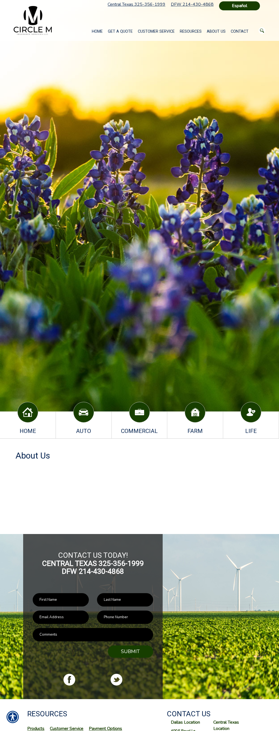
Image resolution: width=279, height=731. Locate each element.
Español (239, 6)
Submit (130, 651)
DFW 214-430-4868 (192, 4)
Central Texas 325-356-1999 (136, 4)
